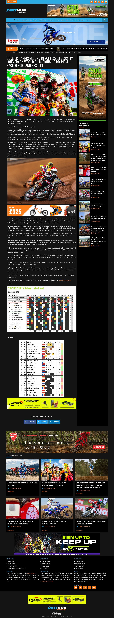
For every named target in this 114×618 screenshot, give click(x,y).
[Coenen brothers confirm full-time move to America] (84, 134)
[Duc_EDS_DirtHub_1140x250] (57, 452)
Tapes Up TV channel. (64, 280)
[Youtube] (102, 2)
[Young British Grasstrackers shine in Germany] (84, 206)
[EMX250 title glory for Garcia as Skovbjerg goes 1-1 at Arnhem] (84, 146)
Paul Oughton (31, 573)
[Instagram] (99, 2)
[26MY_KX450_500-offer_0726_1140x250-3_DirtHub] (77, 17)
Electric (91, 20)
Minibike (56, 20)
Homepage (9, 52)
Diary (18, 20)
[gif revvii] (41, 215)
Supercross (33, 20)
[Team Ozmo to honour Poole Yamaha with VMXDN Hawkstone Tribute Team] (84, 217)
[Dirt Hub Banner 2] (41, 408)
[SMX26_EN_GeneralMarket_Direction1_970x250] (57, 554)
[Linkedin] (106, 2)
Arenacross (42, 20)
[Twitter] (95, 2)
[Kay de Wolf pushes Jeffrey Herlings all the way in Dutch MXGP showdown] (84, 229)
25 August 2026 (96, 136)
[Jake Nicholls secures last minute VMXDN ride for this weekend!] (84, 170)
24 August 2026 (96, 197)
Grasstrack (76, 20)
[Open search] (104, 20)
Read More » (13, 491)
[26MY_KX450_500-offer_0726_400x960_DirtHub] (92, 120)
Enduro (50, 20)
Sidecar (68, 20)
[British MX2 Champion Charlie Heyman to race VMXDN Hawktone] (84, 194)
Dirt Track (84, 20)
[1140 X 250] (57, 45)
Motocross (25, 20)
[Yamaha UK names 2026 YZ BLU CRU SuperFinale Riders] (84, 182)
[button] (30, 422)
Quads (62, 20)
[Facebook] (91, 2)
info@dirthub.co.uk (47, 581)
